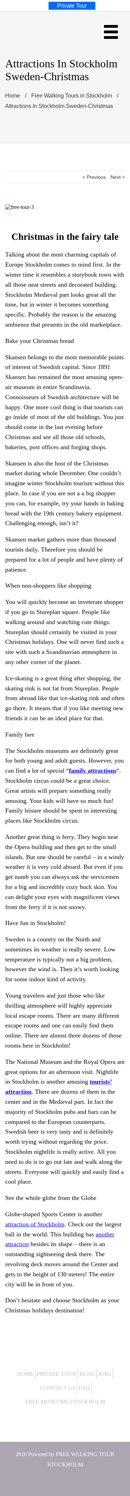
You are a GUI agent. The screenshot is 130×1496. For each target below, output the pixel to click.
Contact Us (58, 1388)
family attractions (92, 770)
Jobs (104, 1374)
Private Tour (56, 1374)
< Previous (94, 177)
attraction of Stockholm (34, 1224)
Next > (118, 177)
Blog (87, 1374)
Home (25, 1374)
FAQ (84, 1388)
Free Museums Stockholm (65, 1402)
